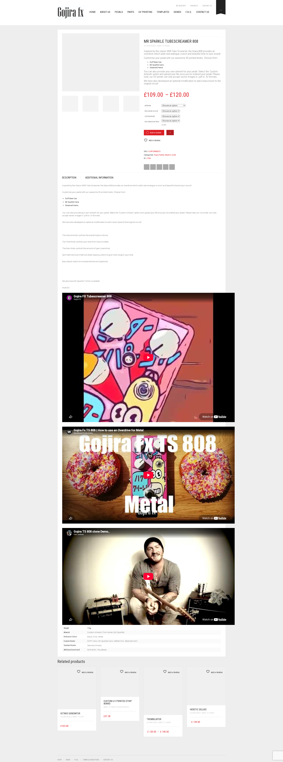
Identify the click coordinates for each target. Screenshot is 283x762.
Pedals (119, 11)
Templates (163, 11)
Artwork (148, 106)
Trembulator (154, 719)
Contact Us (207, 6)
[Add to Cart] (92, 725)
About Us (105, 11)
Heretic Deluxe (198, 709)
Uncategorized (123, 707)
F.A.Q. (189, 11)
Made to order (163, 46)
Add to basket (155, 133)
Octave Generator (70, 713)
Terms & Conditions (91, 760)
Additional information (99, 177)
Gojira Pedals (150, 46)
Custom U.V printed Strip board (118, 702)
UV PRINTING (145, 11)
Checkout (194, 6)
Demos (177, 11)
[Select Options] (177, 732)
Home (92, 11)
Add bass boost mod (152, 122)
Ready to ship (78, 717)
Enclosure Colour (151, 111)
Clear (164, 125)
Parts (130, 11)
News (68, 760)
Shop (59, 760)
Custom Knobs (150, 116)
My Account (181, 6)
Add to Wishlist (154, 140)
